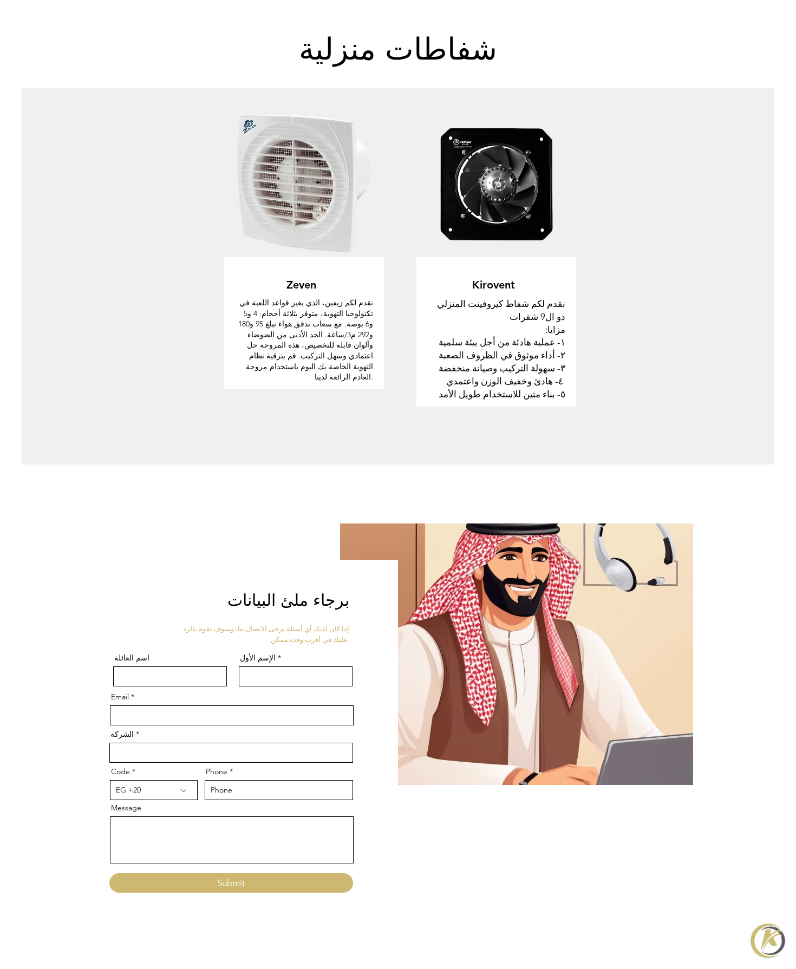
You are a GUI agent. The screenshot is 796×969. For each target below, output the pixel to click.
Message (126, 807)
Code (120, 771)
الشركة (122, 734)
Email (120, 696)
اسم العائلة (131, 658)
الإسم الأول (259, 658)
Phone (216, 771)
